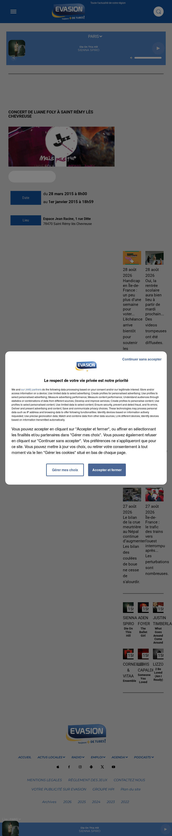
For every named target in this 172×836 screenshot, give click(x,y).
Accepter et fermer (107, 469)
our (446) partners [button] (31, 389)
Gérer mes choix (65, 469)
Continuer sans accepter (142, 359)
